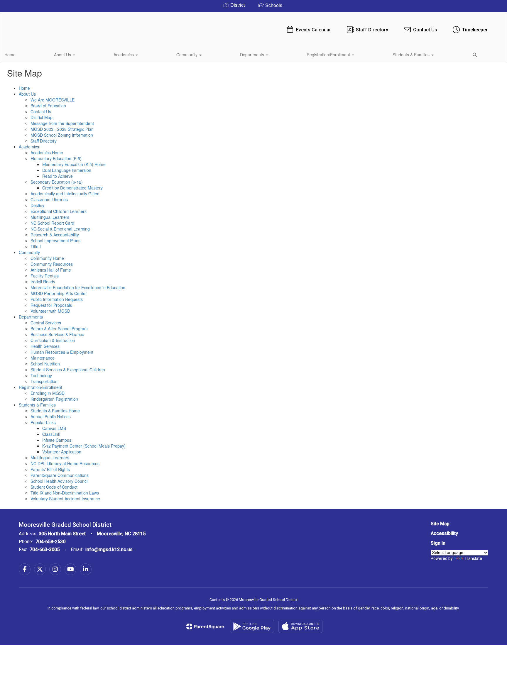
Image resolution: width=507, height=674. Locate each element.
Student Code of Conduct (54, 487)
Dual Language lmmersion (66, 170)
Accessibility (444, 533)
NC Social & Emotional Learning (60, 229)
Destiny (37, 205)
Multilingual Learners (50, 217)
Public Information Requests (57, 299)
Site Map (440, 523)
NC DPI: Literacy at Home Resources (65, 463)
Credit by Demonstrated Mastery (72, 188)
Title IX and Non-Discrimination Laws (65, 493)
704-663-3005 (45, 549)
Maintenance (43, 358)
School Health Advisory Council (59, 481)
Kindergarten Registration (54, 399)
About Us (63, 54)
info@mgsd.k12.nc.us (109, 549)
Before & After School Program (59, 328)
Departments (252, 54)
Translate (473, 558)
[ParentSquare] (205, 626)
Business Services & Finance (57, 334)
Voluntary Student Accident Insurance (65, 499)
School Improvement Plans (55, 240)
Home (10, 54)
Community (187, 54)
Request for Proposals (51, 305)
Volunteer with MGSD (50, 311)
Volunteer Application (61, 452)
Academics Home (47, 152)
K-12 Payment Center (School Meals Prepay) (84, 446)
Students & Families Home (55, 411)
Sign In (438, 543)
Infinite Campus (56, 440)
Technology (41, 375)
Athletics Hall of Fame (51, 270)
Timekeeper (475, 30)
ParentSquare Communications (60, 475)
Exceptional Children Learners (59, 211)
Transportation (44, 381)
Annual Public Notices (51, 416)
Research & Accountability (55, 235)
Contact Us (425, 30)
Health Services (45, 346)
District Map (42, 117)
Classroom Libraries (49, 199)
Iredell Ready (43, 281)
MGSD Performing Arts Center (59, 293)
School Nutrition (45, 364)
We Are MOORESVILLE (53, 100)
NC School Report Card (52, 223)
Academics (124, 54)
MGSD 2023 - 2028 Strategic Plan (62, 129)
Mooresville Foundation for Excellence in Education (78, 287)
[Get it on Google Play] (252, 626)
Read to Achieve (57, 176)
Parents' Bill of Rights (50, 469)
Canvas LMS (54, 428)
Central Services (46, 323)
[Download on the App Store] (300, 626)
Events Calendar (313, 30)
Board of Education (48, 106)
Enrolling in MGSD (48, 393)
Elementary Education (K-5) (56, 158)
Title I (36, 246)
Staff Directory (372, 30)
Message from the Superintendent (62, 123)
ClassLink (51, 434)
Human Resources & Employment (62, 352)
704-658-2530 (50, 541)
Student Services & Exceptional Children (68, 369)
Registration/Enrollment (329, 54)
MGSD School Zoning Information (62, 135)
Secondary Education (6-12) (57, 182)
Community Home (47, 258)
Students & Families (412, 54)
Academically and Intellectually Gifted (65, 194)
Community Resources (52, 264)
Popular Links (43, 422)
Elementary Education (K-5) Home (74, 164)
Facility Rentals (45, 276)
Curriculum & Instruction (53, 340)
